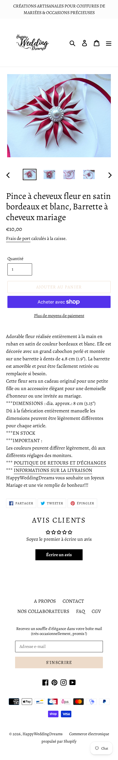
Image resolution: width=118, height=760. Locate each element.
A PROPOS (45, 601)
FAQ (80, 611)
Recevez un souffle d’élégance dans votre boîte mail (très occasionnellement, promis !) (59, 631)
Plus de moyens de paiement (59, 316)
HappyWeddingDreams (43, 734)
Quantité (15, 259)
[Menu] (109, 42)
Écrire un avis (59, 555)
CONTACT (73, 601)
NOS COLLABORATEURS (43, 611)
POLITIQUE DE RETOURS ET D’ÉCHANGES (60, 462)
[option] (30, 174)
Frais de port (18, 238)
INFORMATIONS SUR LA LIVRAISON (53, 470)
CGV (96, 611)
